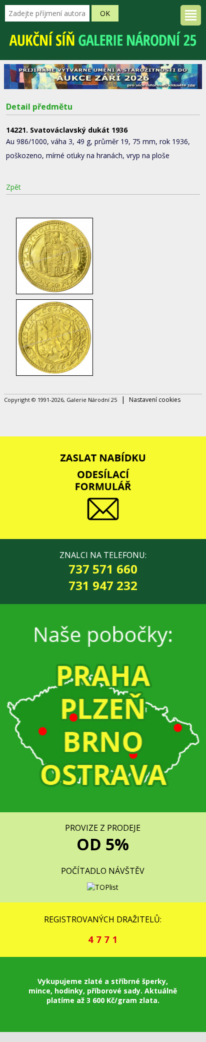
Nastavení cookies (154, 399)
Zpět (13, 187)
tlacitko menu (190, 15)
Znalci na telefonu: (103, 572)
